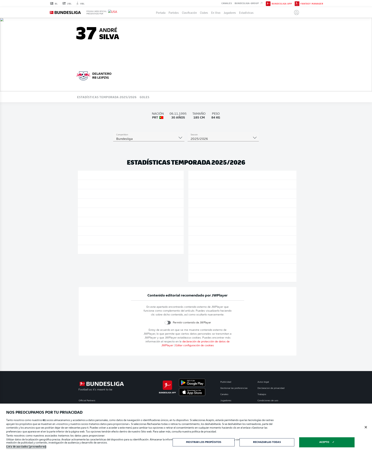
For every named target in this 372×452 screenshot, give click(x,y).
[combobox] (148, 139)
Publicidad (225, 382)
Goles (144, 97)
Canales (226, 3)
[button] (295, 12)
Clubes (204, 12)
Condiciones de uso (267, 401)
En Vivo (215, 12)
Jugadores (230, 12)
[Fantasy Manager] (297, 3)
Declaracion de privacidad (270, 388)
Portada (160, 12)
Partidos (174, 12)
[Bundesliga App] (268, 3)
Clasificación (189, 12)
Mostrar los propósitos (203, 442)
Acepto (324, 442)
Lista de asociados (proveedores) (26, 447)
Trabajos (261, 394)
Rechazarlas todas (267, 442)
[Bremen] (83, 75)
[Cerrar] (366, 427)
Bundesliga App (282, 3)
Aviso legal (263, 382)
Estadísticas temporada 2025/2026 (107, 97)
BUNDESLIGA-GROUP (247, 3)
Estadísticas (246, 12)
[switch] (167, 322)
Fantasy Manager (312, 3)
